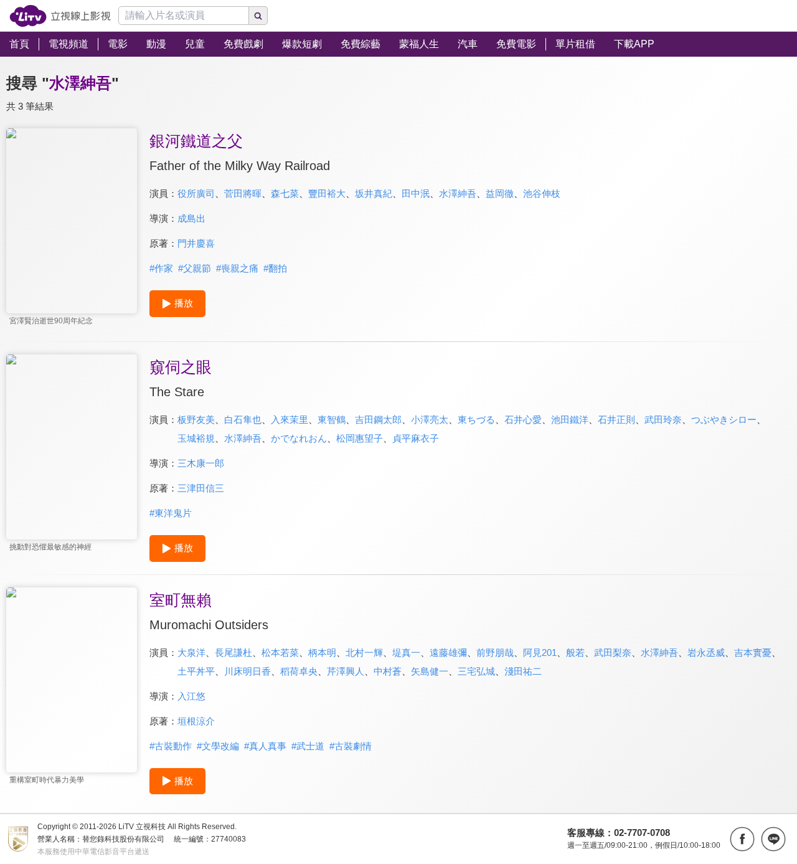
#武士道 (307, 746)
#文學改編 (218, 746)
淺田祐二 (523, 671)
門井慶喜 (196, 243)
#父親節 (194, 268)
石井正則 (616, 419)
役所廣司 (196, 193)
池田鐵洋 (569, 419)
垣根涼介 (196, 721)
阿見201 (540, 652)
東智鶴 (332, 419)
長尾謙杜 (233, 652)
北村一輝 (364, 652)
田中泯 (416, 193)
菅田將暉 (243, 193)
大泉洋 (191, 652)
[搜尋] (258, 15)
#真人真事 (265, 746)
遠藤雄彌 (448, 652)
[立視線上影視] (60, 16)
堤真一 (406, 652)
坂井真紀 (373, 193)
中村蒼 (388, 671)
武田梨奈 (612, 652)
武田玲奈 (663, 419)
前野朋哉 (495, 652)
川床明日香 (247, 671)
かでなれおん (299, 438)
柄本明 (322, 652)
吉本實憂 (752, 652)
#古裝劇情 (350, 746)
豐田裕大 (327, 193)
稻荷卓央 (299, 671)
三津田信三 (200, 488)
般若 (575, 652)
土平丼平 (196, 671)
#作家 (161, 268)
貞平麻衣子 (415, 438)
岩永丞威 (706, 652)
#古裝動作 (170, 746)
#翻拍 (275, 268)
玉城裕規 (196, 438)
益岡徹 (500, 193)
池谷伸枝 (541, 193)
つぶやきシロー (724, 419)
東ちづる (476, 419)
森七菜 (285, 193)
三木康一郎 (200, 463)
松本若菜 (280, 652)
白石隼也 (243, 419)
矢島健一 (429, 671)
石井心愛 (523, 419)
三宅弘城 (476, 671)
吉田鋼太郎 (378, 419)
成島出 (191, 218)
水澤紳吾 (457, 193)
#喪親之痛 (237, 268)
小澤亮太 (429, 419)
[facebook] (742, 839)
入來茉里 (289, 419)
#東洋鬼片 (170, 513)
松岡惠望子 (359, 438)
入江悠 (191, 696)
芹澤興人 (345, 671)
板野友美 (196, 419)
